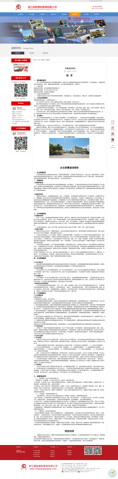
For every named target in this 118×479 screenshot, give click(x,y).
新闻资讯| (69, 447)
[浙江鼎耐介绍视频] (21, 73)
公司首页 (20, 14)
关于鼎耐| (52, 447)
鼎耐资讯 (17, 53)
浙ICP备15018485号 (95, 468)
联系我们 (100, 1)
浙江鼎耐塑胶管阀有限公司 (68, 463)
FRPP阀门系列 (36, 452)
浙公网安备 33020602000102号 (70, 471)
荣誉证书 (52, 456)
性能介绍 (53, 14)
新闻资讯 (75, 14)
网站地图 (96, 1)
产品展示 (42, 14)
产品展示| (35, 447)
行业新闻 (31, 53)
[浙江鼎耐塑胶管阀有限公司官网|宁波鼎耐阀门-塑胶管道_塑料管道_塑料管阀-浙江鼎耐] (18, 10)
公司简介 (52, 450)
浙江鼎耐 (39, 82)
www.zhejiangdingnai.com (89, 470)
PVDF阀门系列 (36, 456)
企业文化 (52, 452)
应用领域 (64, 14)
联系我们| (18, 447)
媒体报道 (45, 53)
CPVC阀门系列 (36, 450)
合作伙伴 (52, 454)
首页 (39, 59)
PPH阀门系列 (36, 454)
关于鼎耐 (91, 1)
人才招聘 (86, 14)
